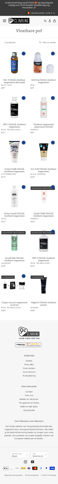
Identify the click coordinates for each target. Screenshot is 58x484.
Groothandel (29, 410)
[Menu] (4, 20)
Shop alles (29, 364)
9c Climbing (51, 475)
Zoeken (29, 361)
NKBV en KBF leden (29, 406)
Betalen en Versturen (29, 399)
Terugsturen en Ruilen (29, 403)
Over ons (29, 395)
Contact (29, 391)
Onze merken (29, 368)
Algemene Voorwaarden (13, 475)
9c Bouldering (29, 375)
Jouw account (29, 372)
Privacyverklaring (31, 475)
